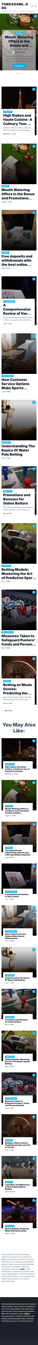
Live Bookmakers (9, 301)
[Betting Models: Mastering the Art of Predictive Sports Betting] (19, 543)
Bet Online (19, 33)
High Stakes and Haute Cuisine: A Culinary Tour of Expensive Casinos (17, 119)
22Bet (22, 1269)
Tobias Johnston (20, 52)
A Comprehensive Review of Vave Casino (17, 309)
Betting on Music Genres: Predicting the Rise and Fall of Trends (17, 689)
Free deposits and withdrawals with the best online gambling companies (17, 260)
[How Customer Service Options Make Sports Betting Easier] (19, 353)
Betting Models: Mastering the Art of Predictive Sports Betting (19, 573)
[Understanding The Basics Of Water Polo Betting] (19, 420)
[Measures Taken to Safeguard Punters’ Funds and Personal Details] (19, 610)
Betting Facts (8, 111)
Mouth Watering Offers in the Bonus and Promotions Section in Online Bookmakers (19, 41)
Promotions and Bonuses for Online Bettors (16, 499)
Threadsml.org (15, 6)
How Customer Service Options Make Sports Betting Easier (15, 384)
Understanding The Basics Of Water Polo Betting (18, 450)
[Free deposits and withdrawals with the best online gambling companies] (19, 230)
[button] (16, 73)
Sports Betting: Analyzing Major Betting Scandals (17, 1230)
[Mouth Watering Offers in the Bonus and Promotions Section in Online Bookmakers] (19, 164)
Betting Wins (6, 442)
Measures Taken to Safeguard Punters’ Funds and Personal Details (18, 640)
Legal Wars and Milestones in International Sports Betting (17, 1187)
